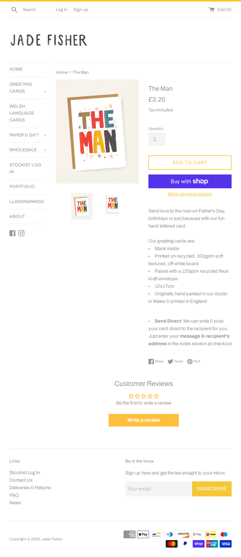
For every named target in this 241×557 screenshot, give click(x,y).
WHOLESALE (27, 149)
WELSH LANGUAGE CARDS (21, 113)
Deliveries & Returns (30, 487)
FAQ (14, 495)
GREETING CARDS (27, 88)
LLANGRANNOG (26, 201)
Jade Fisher (52, 539)
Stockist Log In (24, 472)
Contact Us (21, 480)
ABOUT (17, 216)
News (15, 502)
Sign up (80, 9)
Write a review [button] (143, 420)
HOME (16, 69)
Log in (61, 9)
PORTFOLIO (22, 186)
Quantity (155, 128)
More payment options (190, 194)
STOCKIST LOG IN (25, 168)
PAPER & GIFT (27, 135)
